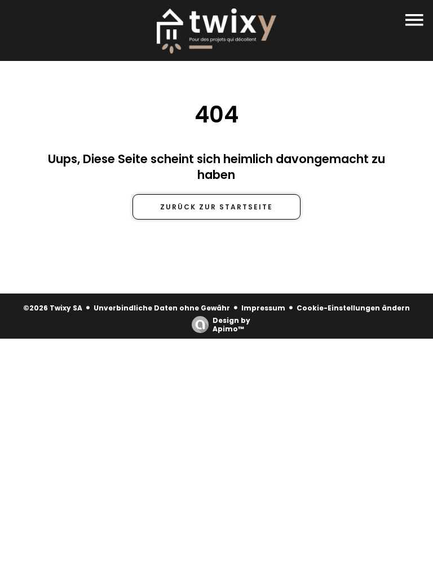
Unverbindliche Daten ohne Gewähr (162, 308)
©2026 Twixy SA (52, 308)
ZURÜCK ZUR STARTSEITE (216, 207)
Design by (231, 324)
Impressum (263, 308)
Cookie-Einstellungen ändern (353, 308)
